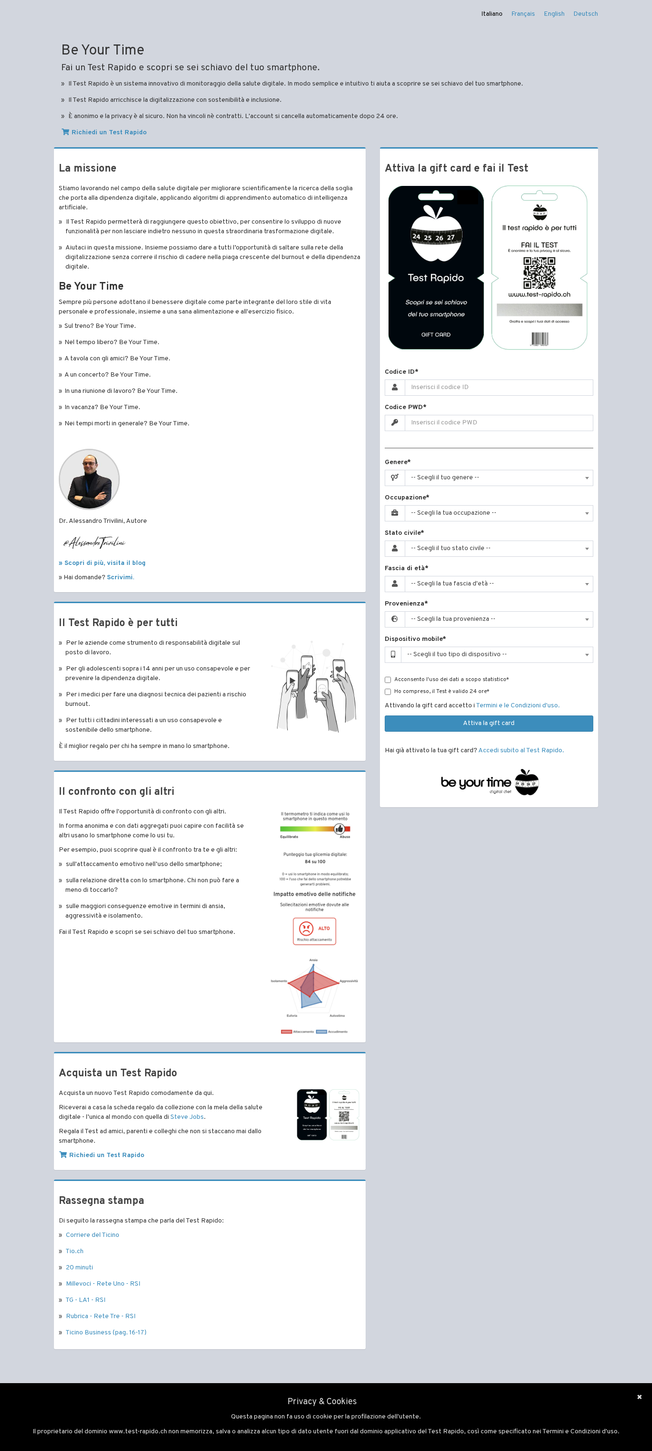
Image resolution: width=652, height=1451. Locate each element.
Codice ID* (402, 372)
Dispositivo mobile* (415, 639)
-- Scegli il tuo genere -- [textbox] (445, 478)
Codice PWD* (406, 407)
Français (523, 14)
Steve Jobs (187, 1117)
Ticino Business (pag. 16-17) (106, 1333)
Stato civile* (404, 533)
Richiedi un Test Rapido (108, 133)
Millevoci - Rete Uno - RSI (103, 1284)
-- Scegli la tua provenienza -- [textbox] (453, 619)
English (554, 14)
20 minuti (79, 1268)
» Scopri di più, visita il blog (102, 563)
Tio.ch (74, 1251)
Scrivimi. (120, 578)
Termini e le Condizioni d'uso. (518, 706)
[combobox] (499, 478)
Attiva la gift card (489, 723)
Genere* (398, 462)
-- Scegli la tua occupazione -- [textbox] (453, 513)
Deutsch (585, 14)
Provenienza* (406, 604)
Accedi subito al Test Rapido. (521, 751)
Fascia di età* (407, 568)
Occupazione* (407, 498)
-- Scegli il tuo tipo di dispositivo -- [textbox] (457, 654)
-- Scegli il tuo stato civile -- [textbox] (451, 548)
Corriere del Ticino (92, 1235)
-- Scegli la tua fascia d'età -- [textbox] (452, 584)
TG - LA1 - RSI (85, 1300)
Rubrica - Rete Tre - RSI (101, 1316)
